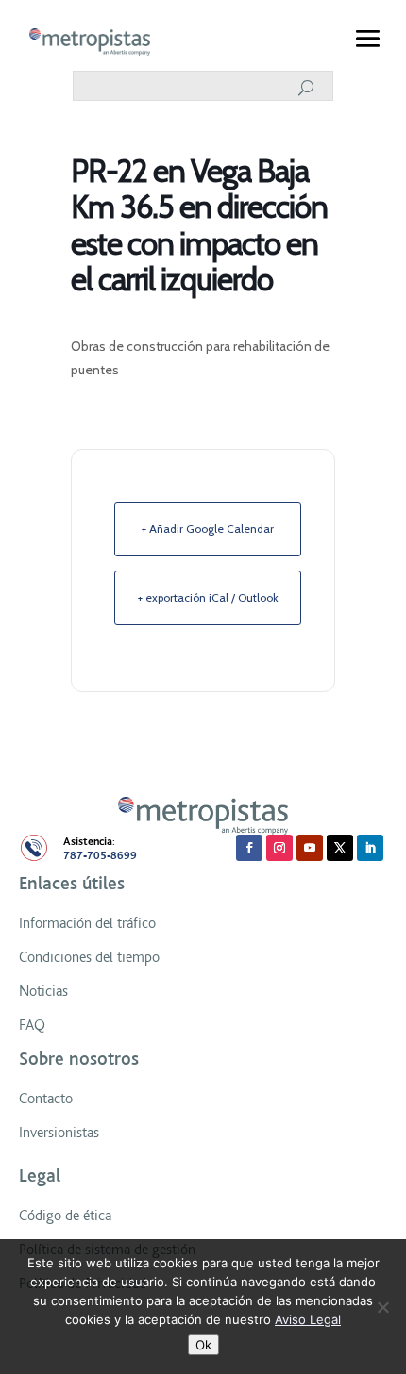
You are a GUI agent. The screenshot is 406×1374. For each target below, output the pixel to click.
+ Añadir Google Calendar (208, 528)
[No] (382, 1307)
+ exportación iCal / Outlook (208, 597)
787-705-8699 (100, 856)
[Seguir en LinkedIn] (370, 848)
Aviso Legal (308, 1319)
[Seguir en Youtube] (309, 848)
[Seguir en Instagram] (279, 848)
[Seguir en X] (340, 848)
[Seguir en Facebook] (249, 848)
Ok (203, 1344)
